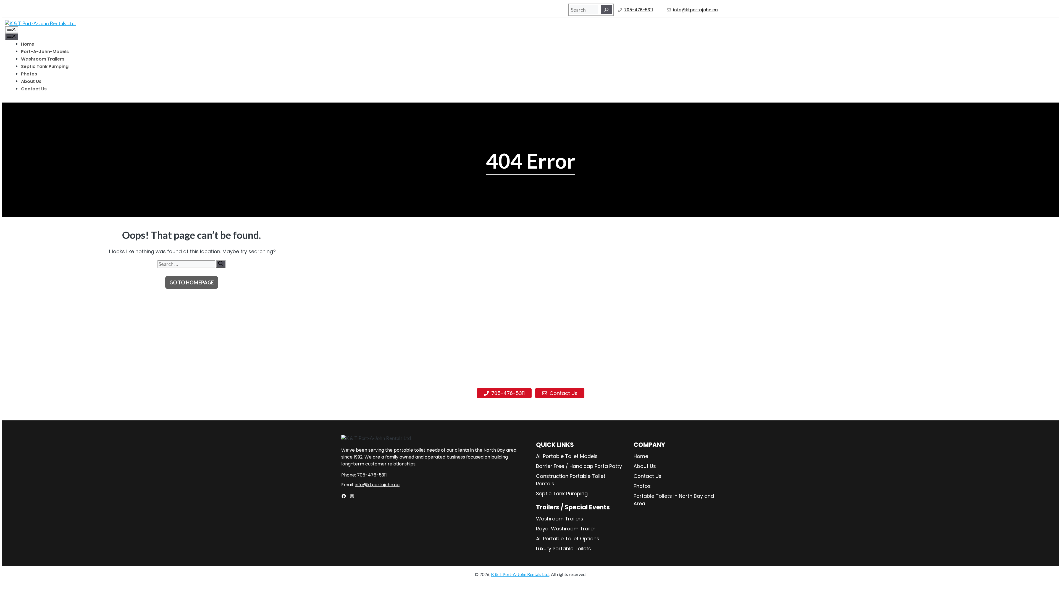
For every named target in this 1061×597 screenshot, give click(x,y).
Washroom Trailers (42, 59)
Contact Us (34, 89)
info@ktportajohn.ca (695, 10)
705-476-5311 (638, 10)
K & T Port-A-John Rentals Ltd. (520, 574)
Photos (29, 74)
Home (27, 44)
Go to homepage (191, 282)
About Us (31, 81)
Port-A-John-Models (45, 51)
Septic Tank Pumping (45, 66)
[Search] (606, 9)
